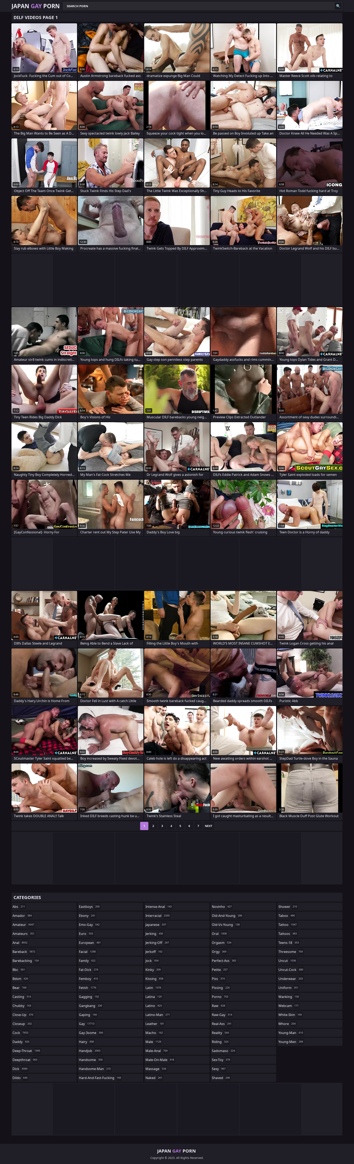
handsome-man (95, 1069)
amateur (23, 924)
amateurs (23, 933)
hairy (86, 1042)
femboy (88, 978)
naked (153, 1078)
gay (86, 1023)
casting (21, 996)
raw (218, 1005)
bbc (18, 969)
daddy (20, 1042)
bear (19, 987)
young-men (290, 1042)
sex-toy (221, 1060)
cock (20, 1033)
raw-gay (222, 1014)
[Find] (338, 5)
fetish (87, 987)
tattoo (287, 924)
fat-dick (88, 969)
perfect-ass (224, 960)
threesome (290, 951)
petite (220, 969)
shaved (221, 1078)
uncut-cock (290, 969)
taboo (286, 915)
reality (220, 1033)
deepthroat (24, 1060)
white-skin (290, 1014)
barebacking (25, 960)
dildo (19, 1078)
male (153, 1042)
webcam (288, 1005)
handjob (89, 1051)
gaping (88, 1014)
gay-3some (91, 1033)
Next (208, 826)
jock (152, 960)
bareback (23, 951)
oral (219, 933)
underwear (290, 978)
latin (153, 987)
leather (154, 1023)
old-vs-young (226, 924)
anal (19, 942)
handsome (91, 1060)
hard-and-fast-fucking (100, 1078)
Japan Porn (35, 6)
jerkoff (153, 951)
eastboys (89, 906)
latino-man (157, 1014)
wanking (288, 996)
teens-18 (288, 942)
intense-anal (158, 906)
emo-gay (89, 924)
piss (218, 978)
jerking (154, 933)
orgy (219, 951)
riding (220, 1042)
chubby (21, 1005)
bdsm (20, 978)
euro (86, 933)
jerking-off (157, 942)
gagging (89, 996)
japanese (155, 924)
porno (220, 996)
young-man (290, 1033)
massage (155, 1069)
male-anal (156, 1051)
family (87, 960)
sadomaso (223, 1051)
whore (287, 1023)
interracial (157, 915)
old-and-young (227, 915)
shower (287, 906)
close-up (22, 1014)
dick (19, 1069)
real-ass (221, 1023)
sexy (219, 1069)
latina (153, 996)
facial (87, 951)
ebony (87, 915)
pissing (221, 987)
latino (153, 1005)
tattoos (287, 933)
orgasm (221, 942)
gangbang (90, 1005)
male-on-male (159, 1060)
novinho (222, 906)
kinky (153, 969)
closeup (22, 1023)
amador (22, 915)
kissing (154, 978)
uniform (288, 987)
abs (18, 906)
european (90, 942)
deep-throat (26, 1051)
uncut (287, 960)
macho (154, 1033)
